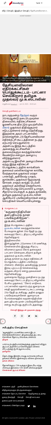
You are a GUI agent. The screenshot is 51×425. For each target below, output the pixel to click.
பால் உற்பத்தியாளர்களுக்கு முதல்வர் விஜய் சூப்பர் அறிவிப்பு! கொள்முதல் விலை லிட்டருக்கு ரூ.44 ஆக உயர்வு (24, 346)
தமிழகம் (6, 352)
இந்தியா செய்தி (22, 11)
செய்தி (10, 11)
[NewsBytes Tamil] (16, 3)
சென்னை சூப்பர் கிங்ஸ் (13, 370)
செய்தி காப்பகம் (33, 397)
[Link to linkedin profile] (34, 406)
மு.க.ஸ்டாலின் (12, 228)
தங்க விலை (8, 361)
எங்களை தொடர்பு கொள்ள (14, 394)
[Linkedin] (36, 316)
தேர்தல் (24, 115)
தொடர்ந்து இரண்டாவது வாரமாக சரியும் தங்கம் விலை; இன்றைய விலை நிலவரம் (23, 357)
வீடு (3, 11)
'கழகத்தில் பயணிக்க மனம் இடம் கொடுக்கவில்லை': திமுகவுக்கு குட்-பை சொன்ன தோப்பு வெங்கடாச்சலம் (21, 335)
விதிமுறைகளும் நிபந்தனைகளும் (17, 390)
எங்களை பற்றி (8, 387)
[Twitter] (29, 316)
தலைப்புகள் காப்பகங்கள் (13, 401)
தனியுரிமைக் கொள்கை (28, 387)
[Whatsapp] (22, 316)
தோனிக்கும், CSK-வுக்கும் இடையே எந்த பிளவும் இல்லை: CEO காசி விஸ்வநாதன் (22, 366)
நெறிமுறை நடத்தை (37, 394)
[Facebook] (14, 316)
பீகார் (5, 127)
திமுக (5, 340)
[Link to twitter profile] (29, 406)
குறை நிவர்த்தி (8, 397)
